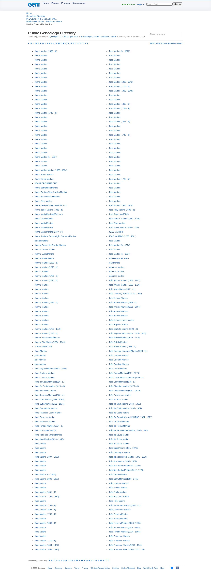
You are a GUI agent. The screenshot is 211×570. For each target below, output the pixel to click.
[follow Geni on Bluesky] (171, 568)
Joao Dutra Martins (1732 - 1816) (49, 404)
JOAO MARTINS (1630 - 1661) (122, 236)
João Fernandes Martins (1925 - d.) (124, 505)
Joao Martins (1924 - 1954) (121, 205)
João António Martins (118, 311)
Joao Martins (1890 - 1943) (121, 82)
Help (162, 568)
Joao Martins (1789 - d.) (119, 179)
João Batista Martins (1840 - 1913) (124, 338)
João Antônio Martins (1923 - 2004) (124, 307)
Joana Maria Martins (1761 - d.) (49, 214)
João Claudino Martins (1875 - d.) (124, 386)
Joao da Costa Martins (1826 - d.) (49, 382)
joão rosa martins (116, 267)
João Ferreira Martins (118, 514)
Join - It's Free (128, 4)
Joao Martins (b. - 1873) (119, 51)
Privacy (85, 568)
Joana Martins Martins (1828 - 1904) (51, 170)
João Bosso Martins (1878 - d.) (122, 346)
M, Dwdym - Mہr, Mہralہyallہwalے (41, 19)
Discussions (79, 3)
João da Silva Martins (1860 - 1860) (125, 404)
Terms (76, 568)
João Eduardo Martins (119, 483)
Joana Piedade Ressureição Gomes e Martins (55, 236)
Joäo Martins (114, 241)
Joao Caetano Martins (44, 373)
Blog (139, 568)
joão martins (114, 263)
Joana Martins (41, 55)
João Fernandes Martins (120, 510)
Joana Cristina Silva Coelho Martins (51, 192)
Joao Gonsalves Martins (45, 430)
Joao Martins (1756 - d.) (45, 514)
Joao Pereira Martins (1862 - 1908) (124, 219)
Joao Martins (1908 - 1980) (47, 479)
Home (46, 3)
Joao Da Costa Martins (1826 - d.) (50, 386)
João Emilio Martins (117, 492)
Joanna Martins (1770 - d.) (46, 280)
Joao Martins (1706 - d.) (119, 86)
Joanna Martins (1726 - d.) (46, 276)
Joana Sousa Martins (44, 174)
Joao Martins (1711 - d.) (119, 108)
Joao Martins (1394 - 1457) (47, 545)
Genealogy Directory (35, 16)
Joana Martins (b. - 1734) (46, 157)
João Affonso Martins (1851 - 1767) (124, 280)
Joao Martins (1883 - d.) (45, 523)
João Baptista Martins (118, 324)
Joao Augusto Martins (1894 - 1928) (51, 369)
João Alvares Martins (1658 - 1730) (124, 285)
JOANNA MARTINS (43, 346)
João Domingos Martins (119, 452)
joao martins (40, 355)
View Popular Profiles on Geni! (166, 43)
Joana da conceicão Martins (47, 197)
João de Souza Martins (119, 444)
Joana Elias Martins (43, 201)
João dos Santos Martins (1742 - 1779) (126, 470)
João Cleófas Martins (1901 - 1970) (124, 391)
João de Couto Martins (119, 413)
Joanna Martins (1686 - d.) (46, 302)
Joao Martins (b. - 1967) (45, 474)
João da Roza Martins (118, 399)
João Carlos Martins (118, 369)
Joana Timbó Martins (44, 179)
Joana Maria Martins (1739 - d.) (49, 232)
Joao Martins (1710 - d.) (45, 541)
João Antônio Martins (118, 298)
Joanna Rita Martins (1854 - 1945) (50, 342)
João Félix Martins (117, 501)
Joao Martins (40, 444)
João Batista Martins (118, 342)
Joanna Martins (41, 271)
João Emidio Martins (118, 488)
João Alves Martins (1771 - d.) (122, 289)
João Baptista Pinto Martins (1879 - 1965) (127, 333)
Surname (68, 568)
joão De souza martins (119, 258)
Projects (65, 3)
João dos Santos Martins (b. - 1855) (125, 465)
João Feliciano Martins (119, 496)
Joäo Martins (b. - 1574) (119, 245)
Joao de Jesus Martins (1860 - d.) (49, 395)
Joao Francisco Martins (45, 417)
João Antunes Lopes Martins (121, 320)
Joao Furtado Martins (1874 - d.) (49, 426)
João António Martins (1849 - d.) (123, 302)
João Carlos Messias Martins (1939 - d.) (126, 377)
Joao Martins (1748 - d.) (119, 135)
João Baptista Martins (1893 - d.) (123, 329)
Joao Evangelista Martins (46, 408)
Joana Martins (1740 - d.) (46, 113)
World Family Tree (150, 568)
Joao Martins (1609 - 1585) (47, 549)
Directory (58, 568)
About (50, 568)
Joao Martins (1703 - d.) (45, 505)
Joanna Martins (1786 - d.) (46, 333)
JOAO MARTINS (116, 232)
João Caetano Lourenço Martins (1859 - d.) (128, 351)
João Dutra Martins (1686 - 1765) (123, 479)
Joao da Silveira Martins (45, 391)
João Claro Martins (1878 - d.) (122, 382)
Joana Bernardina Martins (46, 188)
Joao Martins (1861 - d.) (45, 492)
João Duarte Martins (118, 474)
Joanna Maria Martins (44, 258)
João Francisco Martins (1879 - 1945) (125, 545)
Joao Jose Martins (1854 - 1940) (49, 439)
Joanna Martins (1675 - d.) (46, 267)
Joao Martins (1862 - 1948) (121, 91)
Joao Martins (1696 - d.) (45, 510)
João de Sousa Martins (119, 435)
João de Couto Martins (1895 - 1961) (125, 408)
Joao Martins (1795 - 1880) (47, 496)
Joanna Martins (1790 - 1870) (48, 329)
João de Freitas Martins (119, 426)
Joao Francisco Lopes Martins (48, 413)
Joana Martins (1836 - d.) (46, 51)
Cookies (115, 568)
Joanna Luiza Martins (44, 254)
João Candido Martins (119, 364)
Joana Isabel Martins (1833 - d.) (49, 210)
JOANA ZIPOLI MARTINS (46, 183)
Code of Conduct (128, 568)
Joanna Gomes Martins (45, 249)
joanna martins (41, 241)
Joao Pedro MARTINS (119, 214)
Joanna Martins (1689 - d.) (46, 263)
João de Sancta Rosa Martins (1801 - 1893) (128, 430)
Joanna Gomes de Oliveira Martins (50, 245)
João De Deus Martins (119, 422)
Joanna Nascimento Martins (47, 338)
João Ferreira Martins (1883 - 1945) (125, 523)
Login (139, 4)
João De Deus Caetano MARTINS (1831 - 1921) (130, 417)
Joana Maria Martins (44, 219)
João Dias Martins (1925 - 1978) (123, 448)
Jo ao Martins (41, 351)
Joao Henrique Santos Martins (48, 435)
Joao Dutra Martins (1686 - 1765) (49, 399)
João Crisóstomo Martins (120, 395)
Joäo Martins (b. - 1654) (119, 254)
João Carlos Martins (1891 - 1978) (124, 373)
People (55, 3)
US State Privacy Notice (100, 568)
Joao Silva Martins (117, 223)
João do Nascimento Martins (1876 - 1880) (128, 457)
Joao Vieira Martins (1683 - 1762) (124, 227)
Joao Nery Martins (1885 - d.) (122, 210)
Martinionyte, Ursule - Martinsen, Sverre (44, 21)
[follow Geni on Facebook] (176, 568)
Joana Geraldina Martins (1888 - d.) (50, 205)
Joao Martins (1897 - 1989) (47, 457)
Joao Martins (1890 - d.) (119, 104)
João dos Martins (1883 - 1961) (123, 461)
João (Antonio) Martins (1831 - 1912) (125, 293)
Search (177, 4)
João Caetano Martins (119, 355)
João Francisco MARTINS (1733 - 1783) (127, 549)
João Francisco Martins (119, 536)
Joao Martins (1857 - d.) (119, 121)
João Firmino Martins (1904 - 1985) (124, 527)
